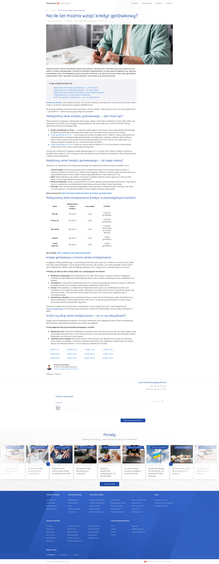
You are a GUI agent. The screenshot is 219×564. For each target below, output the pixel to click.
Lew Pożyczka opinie (73, 538)
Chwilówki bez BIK (95, 506)
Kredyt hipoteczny (73, 503)
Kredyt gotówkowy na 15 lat (61, 135)
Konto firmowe (72, 512)
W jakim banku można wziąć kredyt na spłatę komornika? (61, 471)
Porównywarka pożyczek (117, 512)
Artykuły (53, 10)
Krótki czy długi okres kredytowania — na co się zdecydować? (76, 97)
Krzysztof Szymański (54, 21)
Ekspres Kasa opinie (72, 535)
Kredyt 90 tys (72, 358)
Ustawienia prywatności (138, 532)
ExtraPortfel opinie (51, 538)
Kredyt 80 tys (55, 358)
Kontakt (113, 535)
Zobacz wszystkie (109, 484)
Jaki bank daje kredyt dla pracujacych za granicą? (181, 471)
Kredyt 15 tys (90, 349)
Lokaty (70, 506)
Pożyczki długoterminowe (118, 503)
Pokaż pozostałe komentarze (133, 420)
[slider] (101, 20)
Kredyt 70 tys (108, 354)
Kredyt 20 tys (108, 349)
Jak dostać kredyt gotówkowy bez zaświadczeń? (35, 471)
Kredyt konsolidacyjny (74, 509)
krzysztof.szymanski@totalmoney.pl (65, 367)
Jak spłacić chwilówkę (116, 506)
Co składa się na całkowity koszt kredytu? (11, 471)
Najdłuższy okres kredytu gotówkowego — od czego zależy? (76, 90)
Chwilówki (134, 3)
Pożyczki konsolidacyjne (96, 512)
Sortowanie (157, 401)
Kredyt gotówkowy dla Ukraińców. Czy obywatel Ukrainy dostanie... (156, 472)
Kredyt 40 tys (55, 354)
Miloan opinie (50, 541)
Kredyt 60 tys (90, 354)
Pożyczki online (147, 3)
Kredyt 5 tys (54, 349)
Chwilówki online (51, 500)
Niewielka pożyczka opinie (74, 541)
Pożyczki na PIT (135, 509)
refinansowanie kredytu (54, 309)
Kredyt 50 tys (72, 354)
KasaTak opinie (92, 535)
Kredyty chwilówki (95, 509)
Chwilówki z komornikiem (97, 503)
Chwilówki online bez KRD (97, 500)
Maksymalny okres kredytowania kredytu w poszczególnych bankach (79, 92)
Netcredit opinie (71, 529)
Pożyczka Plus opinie (94, 529)
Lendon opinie (50, 532)
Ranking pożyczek (51, 509)
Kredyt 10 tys (72, 349)
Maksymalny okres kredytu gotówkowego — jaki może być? (76, 88)
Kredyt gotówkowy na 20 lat (61, 144)
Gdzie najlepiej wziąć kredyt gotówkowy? (74, 253)
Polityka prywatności (137, 529)
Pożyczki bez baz (136, 503)
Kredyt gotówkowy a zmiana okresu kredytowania (72, 95)
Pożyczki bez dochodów (138, 506)
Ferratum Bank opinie (73, 526)
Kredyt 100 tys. (89, 358)
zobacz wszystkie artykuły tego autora (66, 369)
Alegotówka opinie (72, 532)
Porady (168, 3)
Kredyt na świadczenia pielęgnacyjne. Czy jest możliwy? (108, 472)
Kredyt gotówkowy (73, 500)
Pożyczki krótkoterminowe (138, 500)
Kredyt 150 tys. (108, 358)
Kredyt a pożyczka (116, 509)
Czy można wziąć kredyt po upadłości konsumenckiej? (132, 471)
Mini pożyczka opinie (94, 526)
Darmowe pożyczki (136, 512)
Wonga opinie (50, 529)
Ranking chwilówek (51, 506)
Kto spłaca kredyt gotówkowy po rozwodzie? (83, 471)
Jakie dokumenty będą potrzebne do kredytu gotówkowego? (87, 193)
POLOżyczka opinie (93, 538)
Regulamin (135, 526)
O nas (112, 526)
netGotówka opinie (93, 532)
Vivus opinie (49, 526)
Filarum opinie (50, 535)
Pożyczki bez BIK (115, 500)
